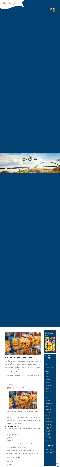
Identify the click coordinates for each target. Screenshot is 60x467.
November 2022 (49, 440)
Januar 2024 (48, 419)
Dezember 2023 (49, 421)
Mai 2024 (48, 413)
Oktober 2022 (48, 442)
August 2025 (48, 391)
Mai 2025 (48, 395)
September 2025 (49, 390)
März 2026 (48, 381)
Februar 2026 (48, 382)
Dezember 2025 (49, 385)
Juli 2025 (48, 392)
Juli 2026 (48, 375)
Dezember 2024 (49, 403)
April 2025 (48, 397)
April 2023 (48, 433)
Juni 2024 (48, 412)
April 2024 (48, 415)
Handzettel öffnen (50, 344)
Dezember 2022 (49, 439)
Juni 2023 (48, 430)
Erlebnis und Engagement (50, 448)
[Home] (51, 9)
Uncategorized (49, 452)
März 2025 (48, 398)
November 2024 (49, 404)
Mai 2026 (48, 378)
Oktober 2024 (48, 406)
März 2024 (48, 416)
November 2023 (49, 422)
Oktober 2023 (48, 424)
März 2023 (48, 434)
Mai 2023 (48, 431)
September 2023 (49, 425)
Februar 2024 (48, 418)
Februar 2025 (48, 400)
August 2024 (48, 409)
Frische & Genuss (49, 449)
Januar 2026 (48, 384)
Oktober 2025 (48, 388)
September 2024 (49, 407)
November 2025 (49, 387)
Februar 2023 (48, 436)
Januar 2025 (48, 401)
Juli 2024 (48, 410)
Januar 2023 (48, 437)
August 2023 (48, 427)
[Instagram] (54, 11)
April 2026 (48, 379)
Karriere (53, 5)
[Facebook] (54, 9)
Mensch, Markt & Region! (50, 451)
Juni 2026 (48, 376)
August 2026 (48, 373)
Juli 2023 (48, 428)
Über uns (54, 2)
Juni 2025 (48, 394)
